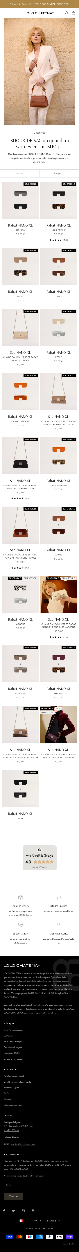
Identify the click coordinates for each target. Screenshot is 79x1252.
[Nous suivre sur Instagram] (23, 1210)
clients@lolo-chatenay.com (23, 1144)
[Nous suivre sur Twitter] (13, 1210)
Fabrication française (13, 1047)
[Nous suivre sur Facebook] (4, 1210)
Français (51, 1220)
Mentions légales (11, 1087)
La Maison (8, 1036)
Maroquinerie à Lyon (13, 1105)
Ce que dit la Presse (13, 1059)
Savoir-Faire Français (13, 1041)
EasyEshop (72, 1244)
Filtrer (19, 173)
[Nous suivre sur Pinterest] (33, 1210)
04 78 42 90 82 (11, 1130)
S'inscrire (13, 1196)
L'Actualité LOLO (12, 1053)
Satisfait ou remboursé (14, 1076)
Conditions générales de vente (17, 1082)
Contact (7, 1099)
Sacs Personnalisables (13, 1030)
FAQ (6, 1093)
